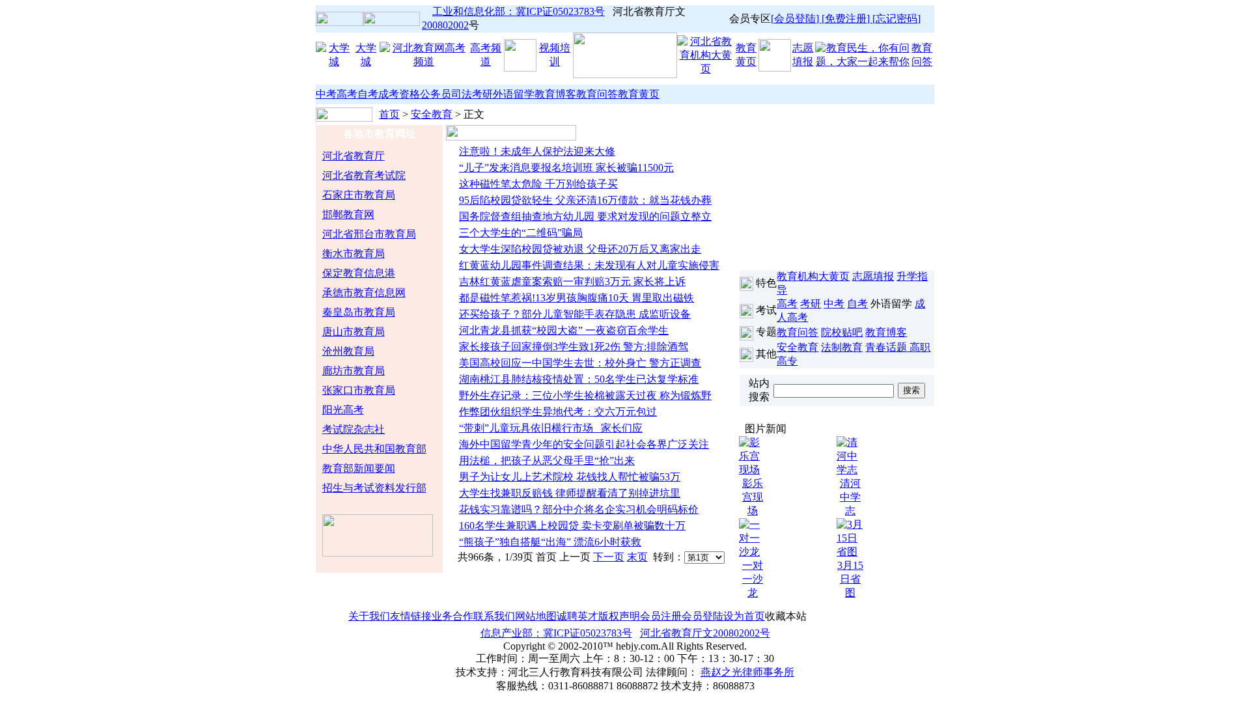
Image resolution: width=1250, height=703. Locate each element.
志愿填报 (873, 276)
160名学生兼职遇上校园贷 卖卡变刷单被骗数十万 (572, 525)
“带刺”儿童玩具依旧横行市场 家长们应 (551, 428)
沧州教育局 (348, 351)
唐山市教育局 (353, 331)
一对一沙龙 (752, 579)
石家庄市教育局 (358, 194)
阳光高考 (343, 409)
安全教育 (431, 114)
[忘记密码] (896, 18)
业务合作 (452, 616)
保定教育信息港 (358, 273)
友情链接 (411, 616)
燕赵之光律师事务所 (747, 672)
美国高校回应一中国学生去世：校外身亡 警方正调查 (580, 362)
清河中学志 (850, 497)
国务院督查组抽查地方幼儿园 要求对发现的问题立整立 (585, 216)
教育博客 (555, 94)
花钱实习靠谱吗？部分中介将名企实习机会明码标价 (579, 509)
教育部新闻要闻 (358, 468)
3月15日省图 (850, 579)
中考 (326, 94)
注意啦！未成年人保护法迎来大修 (537, 151)
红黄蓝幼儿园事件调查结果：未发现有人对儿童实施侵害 (589, 265)
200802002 (445, 25)
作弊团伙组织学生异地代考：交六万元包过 (558, 411)
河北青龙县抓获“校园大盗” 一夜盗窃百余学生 (564, 330)
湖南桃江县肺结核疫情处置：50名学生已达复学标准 (579, 379)
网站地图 (536, 616)
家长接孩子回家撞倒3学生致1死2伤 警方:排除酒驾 (573, 346)
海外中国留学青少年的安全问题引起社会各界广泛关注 (584, 444)
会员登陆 (702, 616)
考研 (482, 94)
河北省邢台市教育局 (369, 234)
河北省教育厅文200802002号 (705, 633)
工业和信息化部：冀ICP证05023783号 (518, 11)
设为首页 (744, 616)
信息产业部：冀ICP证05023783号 (556, 633)
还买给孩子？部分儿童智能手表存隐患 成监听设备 (575, 314)
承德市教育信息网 (364, 292)
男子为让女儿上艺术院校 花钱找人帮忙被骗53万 (569, 476)
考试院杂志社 (353, 429)
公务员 (435, 94)
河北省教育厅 (353, 155)
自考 (367, 94)
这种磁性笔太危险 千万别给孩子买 (538, 183)
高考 (347, 94)
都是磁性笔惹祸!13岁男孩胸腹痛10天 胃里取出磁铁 (576, 297)
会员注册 (661, 616)
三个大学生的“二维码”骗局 (521, 232)
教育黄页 (639, 94)
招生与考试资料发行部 (374, 487)
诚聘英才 (577, 616)
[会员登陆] (796, 18)
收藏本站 (786, 616)
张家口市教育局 (358, 390)
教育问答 (597, 94)
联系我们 (494, 616)
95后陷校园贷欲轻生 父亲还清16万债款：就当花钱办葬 (585, 200)
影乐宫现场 (752, 497)
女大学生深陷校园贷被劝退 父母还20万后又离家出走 (580, 249)
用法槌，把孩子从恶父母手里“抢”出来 (547, 460)
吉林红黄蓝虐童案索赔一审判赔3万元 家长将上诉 (572, 281)
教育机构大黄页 (813, 276)
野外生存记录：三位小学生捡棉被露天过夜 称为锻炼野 (585, 395)
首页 (389, 114)
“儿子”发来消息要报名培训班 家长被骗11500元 (566, 167)
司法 (461, 94)
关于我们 (369, 616)
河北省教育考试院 (364, 175)
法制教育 (842, 347)
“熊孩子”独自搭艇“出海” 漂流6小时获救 (550, 541)
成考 (388, 94)
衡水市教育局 (353, 253)
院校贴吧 (842, 332)
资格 (409, 94)
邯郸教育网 (348, 214)
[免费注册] (847, 18)
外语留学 (514, 94)
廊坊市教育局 (353, 370)
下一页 (608, 556)
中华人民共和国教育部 (374, 448)
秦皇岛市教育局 (358, 312)
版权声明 (619, 616)
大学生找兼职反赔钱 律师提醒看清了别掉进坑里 (569, 493)
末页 (637, 556)
